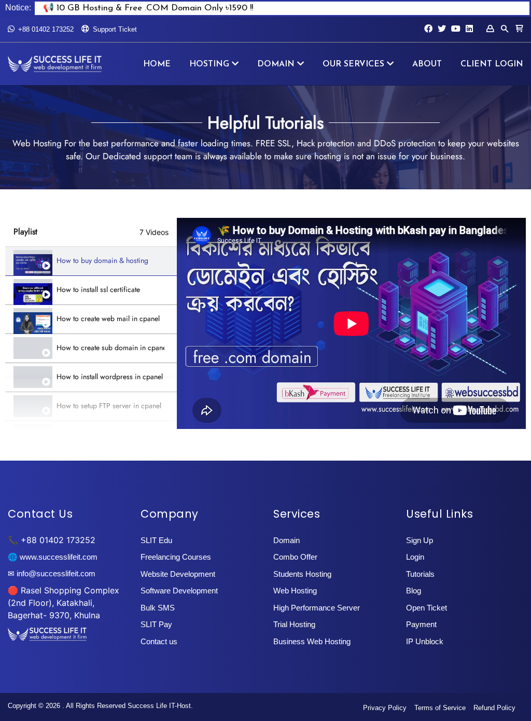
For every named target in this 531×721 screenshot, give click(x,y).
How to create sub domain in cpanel (110, 347)
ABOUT (427, 64)
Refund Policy (494, 708)
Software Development (179, 590)
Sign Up (419, 540)
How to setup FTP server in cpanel (109, 405)
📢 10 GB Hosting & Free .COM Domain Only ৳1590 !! (148, 8)
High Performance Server (316, 607)
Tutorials (420, 574)
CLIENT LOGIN (491, 64)
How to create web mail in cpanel (108, 318)
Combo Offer (295, 556)
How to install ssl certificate (98, 289)
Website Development (178, 574)
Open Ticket (426, 607)
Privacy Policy (385, 708)
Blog (413, 590)
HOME (157, 64)
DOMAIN (276, 64)
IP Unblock (424, 641)
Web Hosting (295, 590)
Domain (286, 540)
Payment (421, 624)
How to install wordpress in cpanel (110, 376)
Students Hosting (302, 574)
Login (415, 556)
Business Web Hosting (312, 641)
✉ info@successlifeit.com (51, 573)
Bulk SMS (158, 607)
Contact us (159, 641)
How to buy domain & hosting (102, 260)
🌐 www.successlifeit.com (52, 556)
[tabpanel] (351, 323)
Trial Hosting (294, 624)
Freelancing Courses (176, 556)
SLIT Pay (156, 624)
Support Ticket (115, 29)
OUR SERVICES (353, 64)
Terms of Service (440, 708)
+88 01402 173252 (46, 29)
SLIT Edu (156, 540)
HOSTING (209, 64)
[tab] (91, 261)
